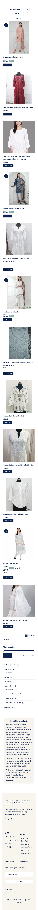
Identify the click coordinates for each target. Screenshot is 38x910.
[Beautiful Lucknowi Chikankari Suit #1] (19, 188)
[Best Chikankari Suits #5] (19, 292)
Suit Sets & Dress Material (13, 703)
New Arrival (8, 673)
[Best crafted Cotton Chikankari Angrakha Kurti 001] (19, 343)
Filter (7, 655)
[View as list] (21, 18)
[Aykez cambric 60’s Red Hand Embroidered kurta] (19, 88)
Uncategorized (8, 707)
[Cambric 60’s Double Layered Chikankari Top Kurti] (19, 445)
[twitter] (8, 819)
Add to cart (7, 65)
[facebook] (5, 819)
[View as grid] (17, 18)
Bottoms (6, 677)
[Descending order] (27, 9)
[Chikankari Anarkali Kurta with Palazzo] (19, 601)
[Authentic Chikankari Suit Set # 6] (19, 37)
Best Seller (7, 669)
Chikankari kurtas (16, 772)
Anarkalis (8, 689)
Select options (8, 165)
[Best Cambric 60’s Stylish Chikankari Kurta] (19, 239)
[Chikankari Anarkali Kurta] (19, 543)
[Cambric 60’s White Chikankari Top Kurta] (19, 494)
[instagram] (11, 819)
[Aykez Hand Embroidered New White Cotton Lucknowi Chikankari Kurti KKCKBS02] (19, 137)
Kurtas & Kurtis (9, 686)
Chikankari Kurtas (11, 698)
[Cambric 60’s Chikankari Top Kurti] (19, 396)
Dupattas (7, 682)
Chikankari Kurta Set (11, 694)
